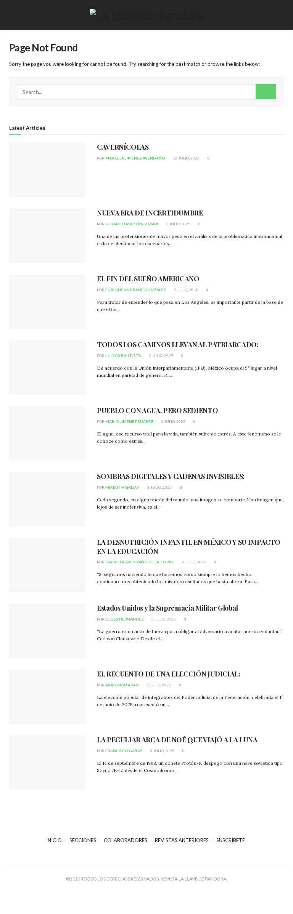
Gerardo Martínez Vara (131, 224)
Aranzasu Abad (122, 685)
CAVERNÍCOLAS (123, 147)
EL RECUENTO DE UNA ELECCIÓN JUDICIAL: (168, 673)
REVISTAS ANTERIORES (182, 840)
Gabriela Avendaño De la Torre (139, 562)
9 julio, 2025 (177, 224)
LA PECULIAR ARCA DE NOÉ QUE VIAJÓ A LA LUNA (177, 739)
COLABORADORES (125, 840)
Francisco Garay (123, 750)
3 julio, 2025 (160, 355)
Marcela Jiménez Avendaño (135, 158)
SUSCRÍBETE (230, 840)
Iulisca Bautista (123, 355)
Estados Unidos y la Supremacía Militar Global (167, 608)
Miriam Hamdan (122, 487)
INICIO (54, 840)
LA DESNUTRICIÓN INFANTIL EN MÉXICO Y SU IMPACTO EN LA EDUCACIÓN (188, 546)
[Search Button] (266, 91)
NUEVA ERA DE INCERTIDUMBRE (150, 212)
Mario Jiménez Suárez (129, 421)
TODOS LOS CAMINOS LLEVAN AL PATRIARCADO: (178, 344)
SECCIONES (82, 840)
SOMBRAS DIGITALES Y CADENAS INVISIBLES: (171, 476)
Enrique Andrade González (135, 289)
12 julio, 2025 (186, 158)
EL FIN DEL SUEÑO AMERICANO (148, 278)
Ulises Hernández (124, 619)
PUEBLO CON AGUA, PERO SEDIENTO (157, 410)
